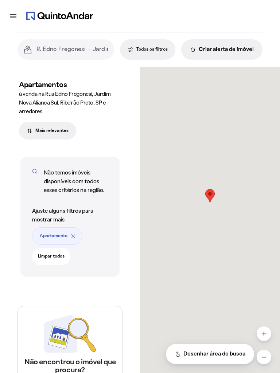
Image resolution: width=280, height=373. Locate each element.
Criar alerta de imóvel (226, 49)
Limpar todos (51, 256)
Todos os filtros (152, 49)
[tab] (47, 131)
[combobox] (72, 49)
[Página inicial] (59, 16)
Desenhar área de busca (214, 354)
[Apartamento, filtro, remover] (73, 236)
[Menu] (13, 16)
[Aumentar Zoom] (264, 333)
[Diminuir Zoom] (264, 357)
